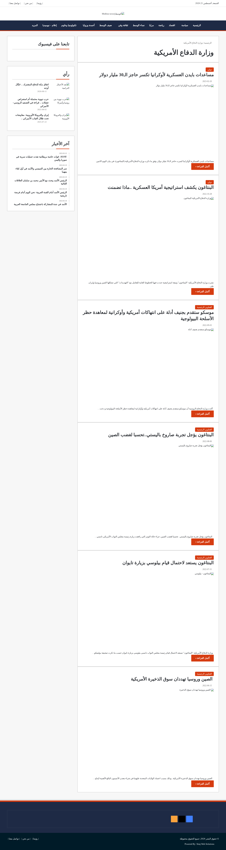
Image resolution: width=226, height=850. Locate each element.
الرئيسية (197, 25)
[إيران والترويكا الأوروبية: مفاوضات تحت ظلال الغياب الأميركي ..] (60, 119)
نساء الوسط (139, 25)
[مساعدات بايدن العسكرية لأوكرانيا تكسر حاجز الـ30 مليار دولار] (148, 119)
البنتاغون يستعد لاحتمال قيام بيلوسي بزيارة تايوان (168, 562)
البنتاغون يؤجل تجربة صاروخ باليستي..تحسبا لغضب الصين (161, 434)
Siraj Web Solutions (205, 844)
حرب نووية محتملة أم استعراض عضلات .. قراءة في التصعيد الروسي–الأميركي (31, 102)
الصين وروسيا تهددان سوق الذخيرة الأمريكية (172, 679)
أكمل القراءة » (202, 166)
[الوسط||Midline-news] (113, 14)
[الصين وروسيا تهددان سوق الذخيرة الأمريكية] (148, 730)
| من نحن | (28, 3)
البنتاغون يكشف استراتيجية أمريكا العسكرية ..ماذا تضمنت (161, 187)
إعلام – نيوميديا (50, 25)
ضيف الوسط (105, 25)
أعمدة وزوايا (89, 25)
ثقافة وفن (123, 25)
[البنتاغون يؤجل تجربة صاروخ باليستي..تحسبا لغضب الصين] (148, 487)
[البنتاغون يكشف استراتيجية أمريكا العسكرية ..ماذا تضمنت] (148, 236)
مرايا (151, 25)
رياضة (161, 25)
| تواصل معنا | (15, 3)
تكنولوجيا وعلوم (68, 25)
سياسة (184, 25)
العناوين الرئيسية (204, 307)
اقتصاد (172, 25)
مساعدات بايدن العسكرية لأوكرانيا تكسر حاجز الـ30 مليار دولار (156, 74)
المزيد (35, 25)
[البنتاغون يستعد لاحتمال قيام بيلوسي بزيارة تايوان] (148, 609)
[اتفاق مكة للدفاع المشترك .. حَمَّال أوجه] (60, 89)
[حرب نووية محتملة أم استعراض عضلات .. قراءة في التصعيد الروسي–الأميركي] (60, 103)
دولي (209, 69)
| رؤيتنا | (39, 3)
